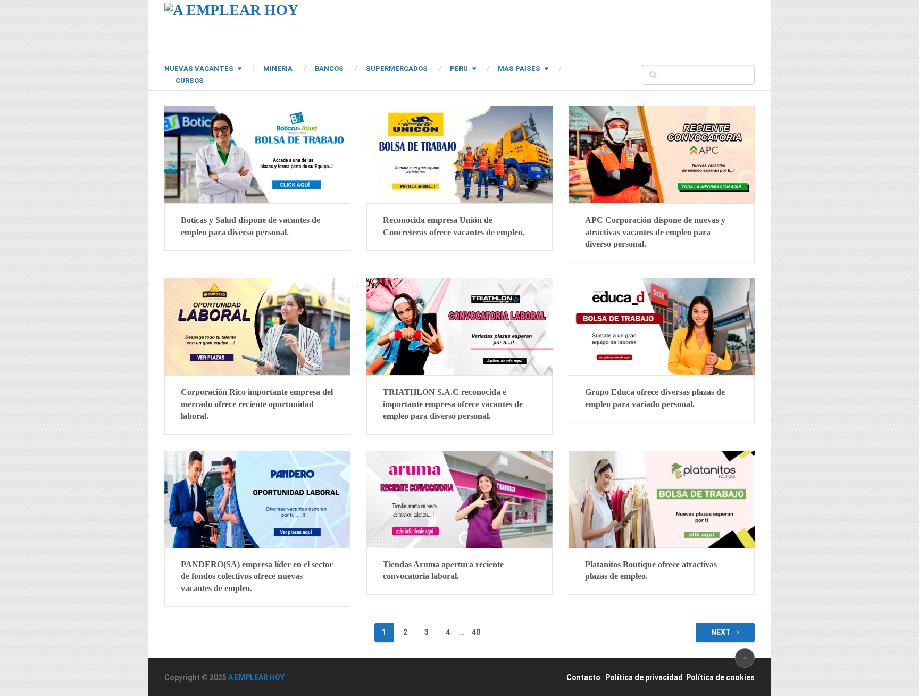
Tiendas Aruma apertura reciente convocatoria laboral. (443, 570)
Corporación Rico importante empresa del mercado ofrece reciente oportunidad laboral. (257, 403)
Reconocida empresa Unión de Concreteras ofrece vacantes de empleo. (453, 226)
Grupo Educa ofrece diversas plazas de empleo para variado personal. (655, 397)
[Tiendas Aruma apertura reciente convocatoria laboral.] (459, 499)
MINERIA (278, 68)
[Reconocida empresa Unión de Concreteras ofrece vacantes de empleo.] (459, 154)
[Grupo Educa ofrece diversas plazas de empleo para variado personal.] (662, 326)
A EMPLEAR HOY (256, 677)
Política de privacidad (644, 677)
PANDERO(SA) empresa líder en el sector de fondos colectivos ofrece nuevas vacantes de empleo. (257, 576)
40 (476, 632)
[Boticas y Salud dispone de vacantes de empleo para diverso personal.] (257, 154)
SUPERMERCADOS (397, 68)
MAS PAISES (519, 68)
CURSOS (190, 81)
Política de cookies (720, 677)
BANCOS (329, 68)
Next (721, 632)
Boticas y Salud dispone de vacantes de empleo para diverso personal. (250, 226)
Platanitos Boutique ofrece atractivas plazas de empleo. (651, 570)
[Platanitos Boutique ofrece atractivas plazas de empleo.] (662, 499)
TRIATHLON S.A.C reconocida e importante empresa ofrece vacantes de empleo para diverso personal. (453, 403)
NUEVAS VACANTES (198, 68)
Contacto (583, 677)
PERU (459, 68)
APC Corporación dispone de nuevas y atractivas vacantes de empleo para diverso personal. (655, 232)
